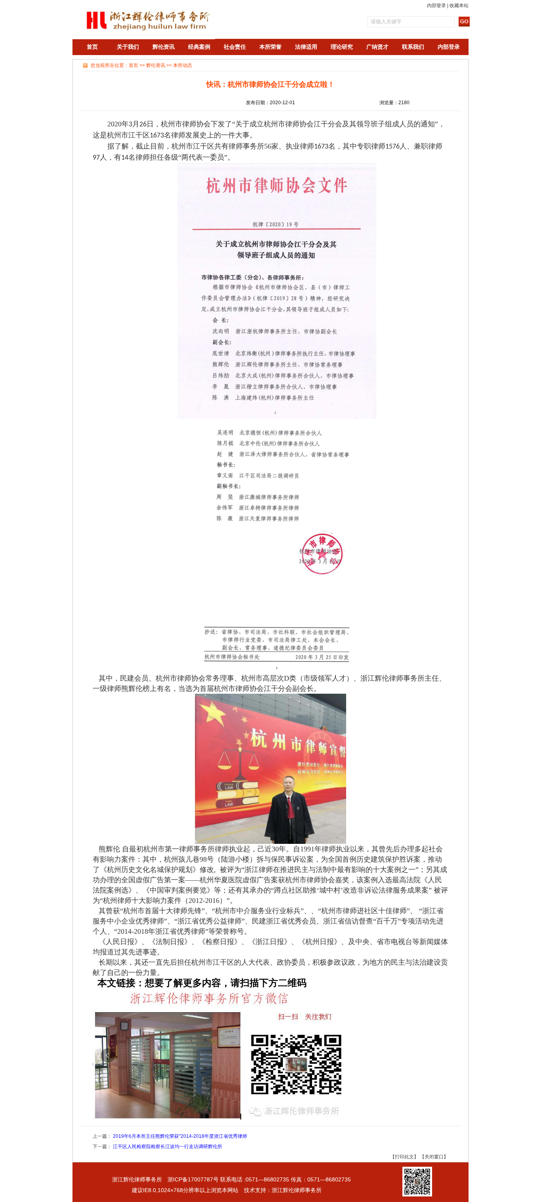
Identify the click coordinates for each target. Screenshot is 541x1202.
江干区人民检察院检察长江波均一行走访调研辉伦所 (167, 1146)
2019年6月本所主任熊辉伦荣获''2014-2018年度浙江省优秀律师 (180, 1136)
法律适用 (306, 47)
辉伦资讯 (163, 47)
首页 (92, 47)
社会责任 (235, 47)
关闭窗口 (434, 1157)
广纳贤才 (377, 47)
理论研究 (342, 47)
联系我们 (413, 47)
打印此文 (404, 1157)
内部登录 (436, 5)
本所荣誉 (270, 47)
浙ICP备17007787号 (193, 1179)
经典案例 (199, 47)
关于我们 (128, 47)
